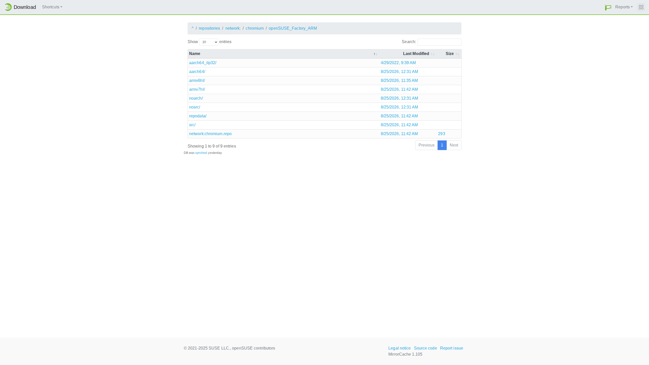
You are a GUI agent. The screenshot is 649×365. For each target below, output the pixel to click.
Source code (425, 348)
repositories (209, 28)
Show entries (209, 42)
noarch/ (196, 98)
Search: (409, 42)
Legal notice (399, 348)
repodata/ (197, 116)
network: (233, 28)
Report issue (451, 348)
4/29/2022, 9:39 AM (398, 63)
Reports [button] (622, 7)
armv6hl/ (197, 80)
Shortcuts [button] (50, 7)
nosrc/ (194, 107)
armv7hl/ (197, 89)
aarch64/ (197, 71)
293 (441, 134)
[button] (608, 7)
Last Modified (416, 53)
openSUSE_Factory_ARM (293, 28)
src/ (192, 125)
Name (194, 53)
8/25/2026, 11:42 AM (399, 89)
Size (450, 53)
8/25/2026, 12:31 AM (399, 71)
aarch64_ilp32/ (202, 63)
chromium (255, 28)
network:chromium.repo (210, 134)
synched (201, 153)
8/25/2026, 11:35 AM (399, 80)
